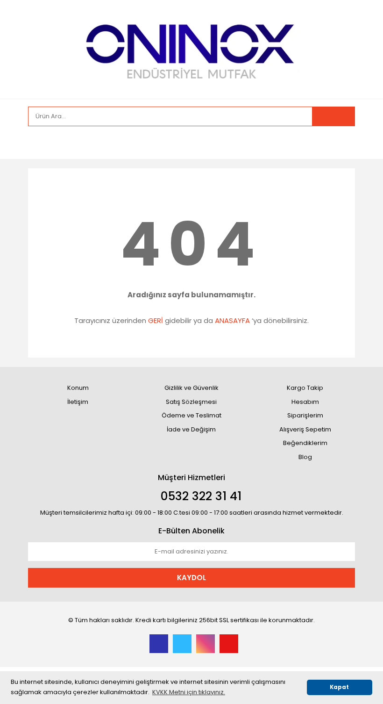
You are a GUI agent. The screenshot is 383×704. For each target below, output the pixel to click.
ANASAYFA (232, 320)
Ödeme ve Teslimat (191, 415)
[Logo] (191, 48)
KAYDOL (191, 577)
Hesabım (305, 401)
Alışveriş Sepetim (305, 429)
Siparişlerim (305, 415)
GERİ (155, 320)
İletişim (77, 401)
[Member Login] (37, 142)
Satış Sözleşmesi (191, 401)
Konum (78, 387)
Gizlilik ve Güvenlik (191, 387)
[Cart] (341, 142)
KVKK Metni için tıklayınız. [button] (188, 692)
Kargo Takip (305, 387)
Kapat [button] (339, 687)
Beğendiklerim (305, 442)
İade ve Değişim (191, 429)
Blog (305, 457)
